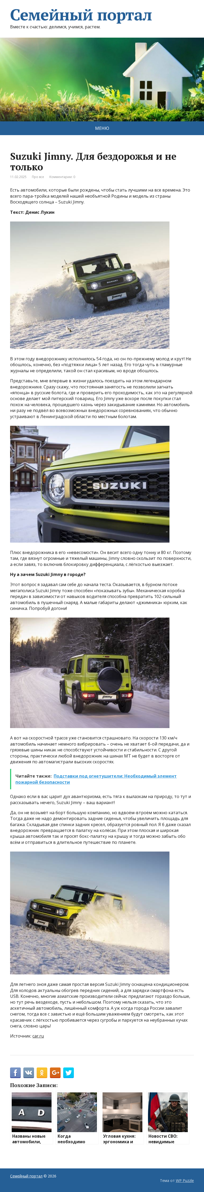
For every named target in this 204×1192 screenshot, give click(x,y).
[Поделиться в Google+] (55, 1072)
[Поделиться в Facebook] (15, 1072)
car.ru (38, 1036)
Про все (38, 177)
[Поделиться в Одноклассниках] (42, 1072)
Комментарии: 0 (62, 177)
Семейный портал (81, 14)
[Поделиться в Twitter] (68, 1072)
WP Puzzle (185, 1180)
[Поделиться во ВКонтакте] (28, 1072)
